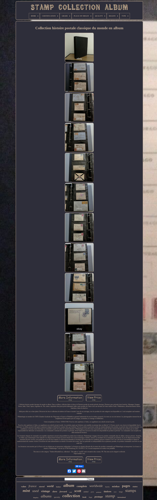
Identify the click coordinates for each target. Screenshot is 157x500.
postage (99, 496)
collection (71, 495)
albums (46, 496)
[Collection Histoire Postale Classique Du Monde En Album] (79, 48)
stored (42, 486)
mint (26, 490)
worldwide (96, 486)
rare (115, 492)
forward (63, 491)
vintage (45, 491)
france (33, 486)
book (84, 497)
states (135, 486)
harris (107, 487)
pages (126, 486)
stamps (130, 490)
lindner (58, 487)
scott (77, 491)
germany (98, 492)
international (122, 497)
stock (70, 492)
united (86, 492)
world (50, 486)
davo (54, 491)
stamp (110, 496)
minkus (116, 486)
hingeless (35, 497)
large (121, 492)
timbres (107, 491)
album (68, 485)
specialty (57, 497)
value (23, 486)
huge (90, 497)
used (35, 491)
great (92, 492)
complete (82, 486)
